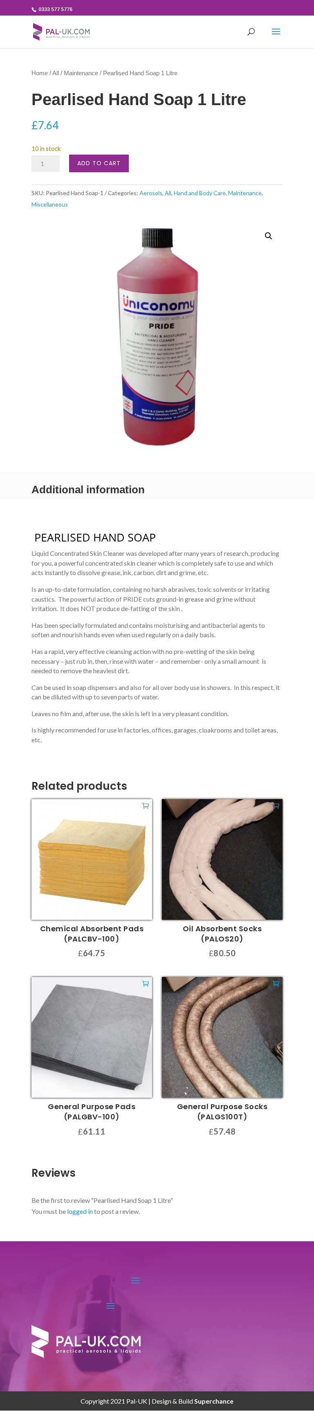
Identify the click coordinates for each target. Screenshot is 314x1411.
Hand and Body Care (200, 192)
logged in (80, 1211)
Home (39, 73)
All (55, 73)
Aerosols (150, 192)
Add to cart (99, 163)
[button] (268, 236)
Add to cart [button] (145, 805)
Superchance (213, 1401)
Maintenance (81, 73)
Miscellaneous (49, 204)
